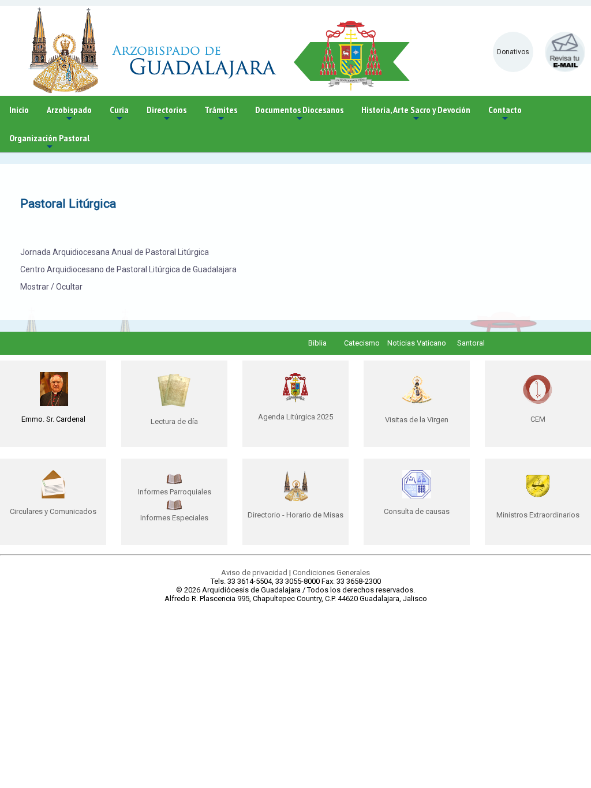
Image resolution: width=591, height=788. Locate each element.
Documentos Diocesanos (299, 114)
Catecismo (362, 343)
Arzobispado (69, 114)
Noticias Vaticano (416, 343)
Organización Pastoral (49, 142)
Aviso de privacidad (254, 572)
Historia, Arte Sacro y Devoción (415, 114)
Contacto (505, 114)
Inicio (19, 109)
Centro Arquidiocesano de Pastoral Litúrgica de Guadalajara (128, 269)
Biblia (317, 343)
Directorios (166, 114)
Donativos (513, 52)
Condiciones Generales (331, 572)
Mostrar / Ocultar (51, 286)
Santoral (471, 343)
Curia (119, 114)
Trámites (220, 114)
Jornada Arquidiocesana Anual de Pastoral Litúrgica (114, 252)
